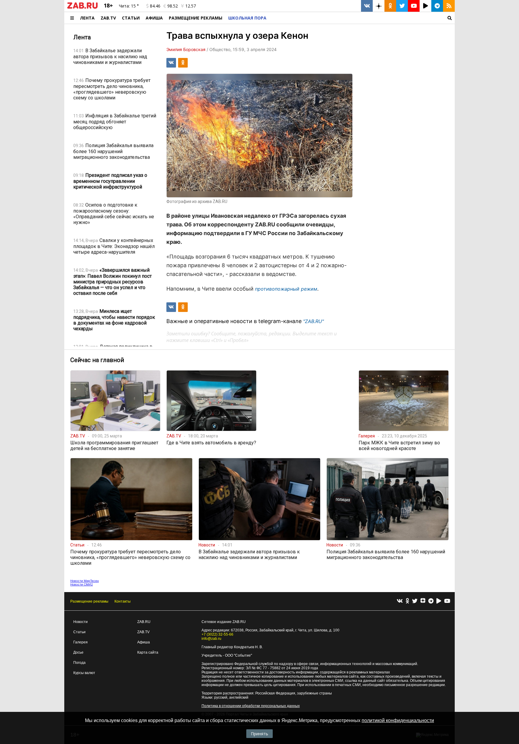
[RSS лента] (449, 6)
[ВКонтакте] (399, 601)
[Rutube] (439, 601)
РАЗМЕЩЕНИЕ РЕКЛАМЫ (195, 18)
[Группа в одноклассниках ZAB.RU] (390, 6)
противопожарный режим (286, 289)
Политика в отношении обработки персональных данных (251, 706)
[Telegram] (431, 601)
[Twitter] (415, 601)
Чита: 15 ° (129, 6)
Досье (78, 652)
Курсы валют (84, 673)
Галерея (80, 642)
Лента (87, 18)
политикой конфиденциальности (398, 720)
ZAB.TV (108, 18)
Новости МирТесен (84, 580)
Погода (79, 663)
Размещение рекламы (89, 601)
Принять (259, 733)
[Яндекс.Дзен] (423, 601)
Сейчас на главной (97, 360)
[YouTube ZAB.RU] (414, 6)
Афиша (154, 18)
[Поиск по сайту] (362, 18)
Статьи (131, 18)
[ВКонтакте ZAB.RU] (367, 6)
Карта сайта (147, 652)
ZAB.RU (143, 622)
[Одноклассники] (407, 601)
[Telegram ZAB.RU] (437, 6)
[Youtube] (447, 601)
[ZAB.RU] (82, 7)
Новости (80, 622)
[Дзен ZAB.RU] (378, 6)
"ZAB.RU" (313, 321)
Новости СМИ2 (81, 584)
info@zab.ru (211, 639)
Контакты (122, 601)
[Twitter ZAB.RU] (402, 6)
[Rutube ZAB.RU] (425, 6)
